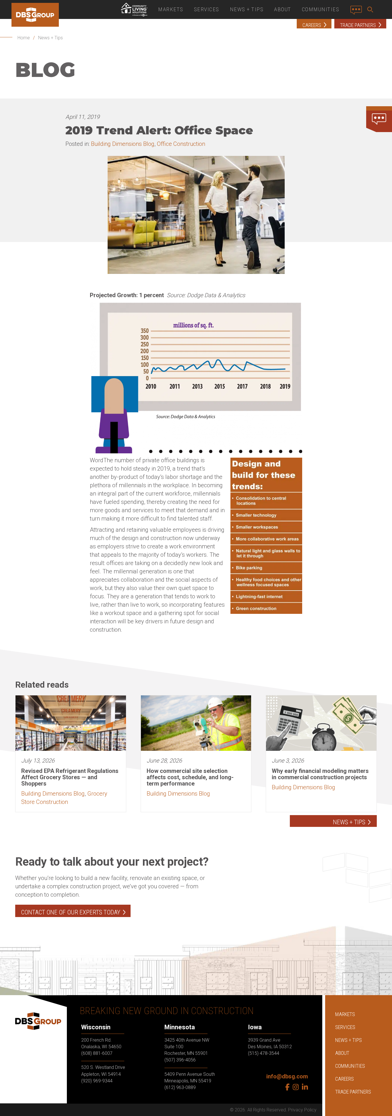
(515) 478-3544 (263, 1053)
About (282, 9)
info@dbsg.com (287, 1076)
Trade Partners (353, 1092)
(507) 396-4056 (180, 1060)
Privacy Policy (302, 1110)
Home (24, 37)
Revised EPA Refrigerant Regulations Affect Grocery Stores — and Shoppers (70, 777)
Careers (344, 1079)
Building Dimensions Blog (122, 143)
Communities (320, 9)
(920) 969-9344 (96, 1081)
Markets (170, 9)
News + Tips (247, 9)
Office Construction (181, 143)
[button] (371, 9)
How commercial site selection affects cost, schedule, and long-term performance (190, 777)
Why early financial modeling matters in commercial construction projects (320, 774)
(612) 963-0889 (180, 1087)
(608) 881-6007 (96, 1053)
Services (206, 9)
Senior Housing (134, 9)
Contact (358, 12)
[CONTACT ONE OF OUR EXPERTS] (379, 119)
